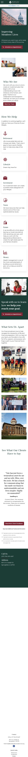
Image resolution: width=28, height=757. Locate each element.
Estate (14, 756)
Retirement (14, 752)
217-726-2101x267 (16, 737)
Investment (14, 754)
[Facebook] (14, 746)
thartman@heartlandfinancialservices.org (14, 743)
